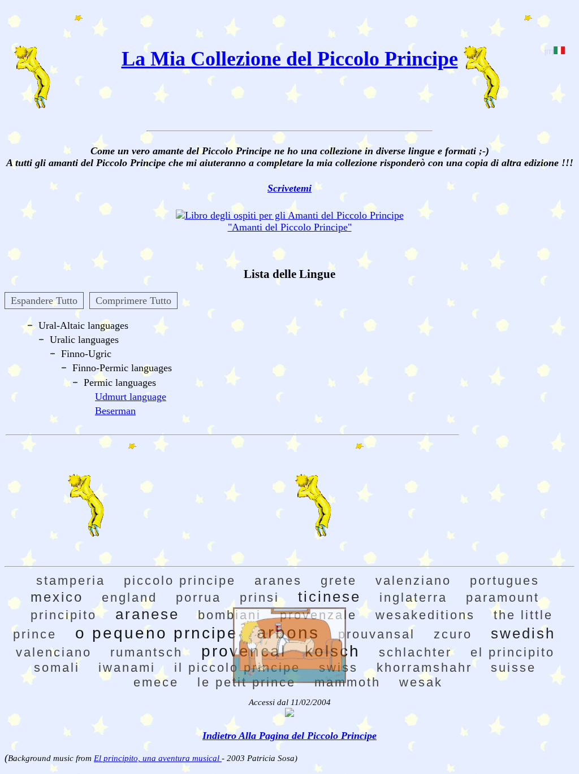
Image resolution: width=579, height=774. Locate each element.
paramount (502, 597)
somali (57, 667)
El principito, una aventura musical (158, 758)
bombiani (229, 615)
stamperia (70, 580)
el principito (512, 652)
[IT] (549, 52)
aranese (147, 614)
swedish (523, 633)
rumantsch (146, 652)
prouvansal (376, 634)
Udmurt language (130, 396)
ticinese (329, 596)
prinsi (259, 597)
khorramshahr (424, 667)
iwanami (126, 667)
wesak (421, 682)
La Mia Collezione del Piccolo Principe (290, 58)
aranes (278, 580)
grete (339, 580)
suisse (513, 667)
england (129, 597)
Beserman (115, 410)
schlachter (415, 652)
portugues (504, 580)
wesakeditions (425, 615)
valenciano (54, 652)
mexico (57, 597)
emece (156, 682)
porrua (198, 597)
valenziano (413, 580)
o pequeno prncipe (156, 633)
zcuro (453, 634)
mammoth (347, 682)
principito (64, 615)
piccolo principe (180, 580)
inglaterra (413, 597)
